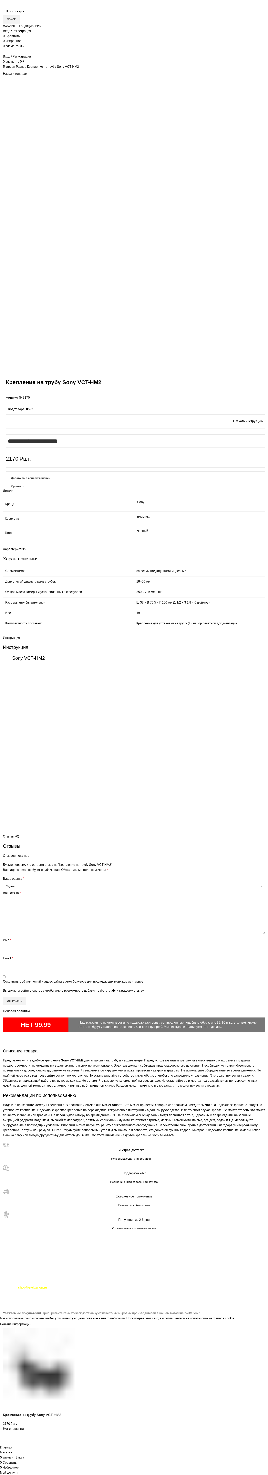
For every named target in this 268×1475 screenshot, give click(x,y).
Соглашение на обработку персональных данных (171, 1282)
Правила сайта (122, 1282)
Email (8, 958)
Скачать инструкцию (248, 421)
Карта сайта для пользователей (26, 1254)
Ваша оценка (13, 878)
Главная (9, 66)
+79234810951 (36, 1268)
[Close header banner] (5, 1306)
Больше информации (15, 1324)
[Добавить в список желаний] (18, 1440)
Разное (21, 66)
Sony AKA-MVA (163, 1135)
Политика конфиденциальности (71, 1282)
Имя (7, 940)
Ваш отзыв (12, 893)
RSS (146, 1292)
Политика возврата (224, 1282)
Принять (40, 1324)
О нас (15, 1298)
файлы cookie (34, 1318)
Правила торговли (32, 1282)
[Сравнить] (8, 1440)
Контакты (9, 1282)
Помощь (103, 1282)
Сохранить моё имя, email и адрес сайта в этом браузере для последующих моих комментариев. (73, 981)
